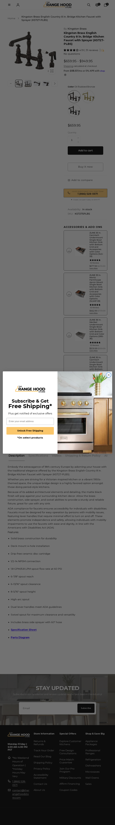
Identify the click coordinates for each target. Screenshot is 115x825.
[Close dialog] (108, 374)
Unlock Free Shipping (30, 430)
